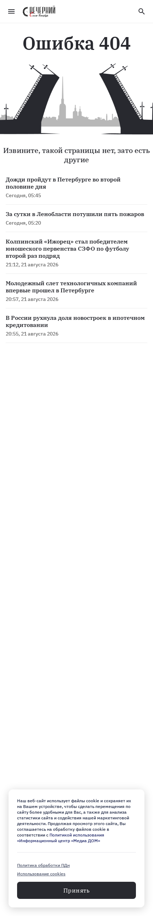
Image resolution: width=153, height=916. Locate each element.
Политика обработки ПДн (43, 865)
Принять (76, 890)
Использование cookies (41, 873)
